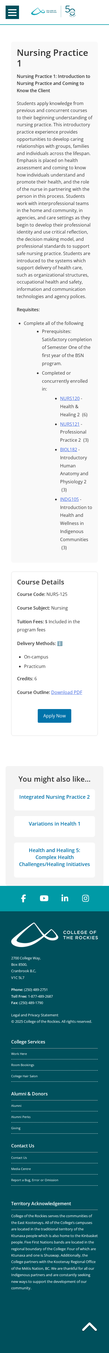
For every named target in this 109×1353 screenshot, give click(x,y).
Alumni (16, 1106)
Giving (15, 1128)
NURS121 (70, 424)
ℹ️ (59, 643)
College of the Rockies (53, 12)
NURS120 (70, 398)
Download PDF (66, 692)
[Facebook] (23, 898)
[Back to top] (89, 1327)
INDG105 (69, 499)
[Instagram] (86, 898)
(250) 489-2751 (36, 989)
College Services (28, 1042)
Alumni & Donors (29, 1094)
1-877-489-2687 (40, 996)
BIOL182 (68, 449)
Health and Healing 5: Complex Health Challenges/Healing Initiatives (54, 857)
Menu (12, 12)
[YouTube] (44, 898)
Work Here (19, 1054)
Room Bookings (22, 1065)
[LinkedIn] (65, 898)
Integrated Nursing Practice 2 (54, 796)
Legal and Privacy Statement (34, 1014)
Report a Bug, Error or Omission (34, 1180)
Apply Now (54, 716)
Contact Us (22, 1146)
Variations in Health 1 (54, 823)
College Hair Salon (24, 1076)
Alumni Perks (20, 1117)
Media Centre (21, 1169)
